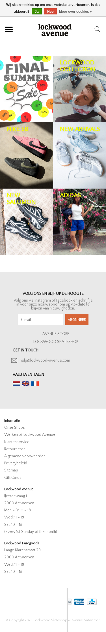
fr (35, 383)
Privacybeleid (15, 463)
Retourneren (14, 449)
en (25, 383)
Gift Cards (12, 477)
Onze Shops (14, 427)
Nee (50, 12)
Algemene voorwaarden (25, 456)
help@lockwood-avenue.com (45, 360)
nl (16, 383)
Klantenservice (16, 442)
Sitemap (11, 470)
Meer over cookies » (75, 12)
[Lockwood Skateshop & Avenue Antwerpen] (54, 29)
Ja (37, 12)
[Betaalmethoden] (78, 600)
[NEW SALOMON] (26, 222)
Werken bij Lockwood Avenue (29, 434)
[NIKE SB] (26, 155)
